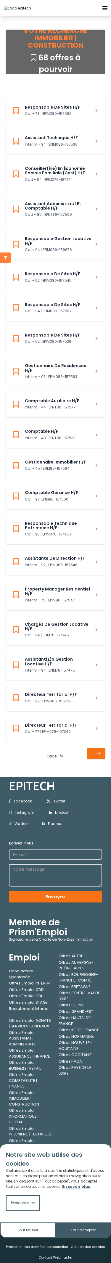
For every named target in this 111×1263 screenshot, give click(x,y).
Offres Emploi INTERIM (29, 983)
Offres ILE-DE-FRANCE (79, 1030)
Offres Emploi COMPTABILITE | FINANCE (23, 1080)
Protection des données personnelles (37, 1246)
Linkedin (62, 812)
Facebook (23, 801)
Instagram (24, 812)
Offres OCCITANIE (75, 1055)
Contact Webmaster (55, 1257)
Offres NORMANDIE (76, 1036)
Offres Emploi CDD (26, 989)
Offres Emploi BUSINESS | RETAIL (25, 1065)
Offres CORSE (71, 1005)
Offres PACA (70, 1061)
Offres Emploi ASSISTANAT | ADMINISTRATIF (22, 1038)
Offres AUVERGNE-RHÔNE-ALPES (76, 965)
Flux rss (54, 823)
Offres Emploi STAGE (28, 1002)
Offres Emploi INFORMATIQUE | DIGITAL (23, 1116)
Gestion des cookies (88, 1246)
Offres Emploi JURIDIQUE (22, 1143)
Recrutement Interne (29, 1008)
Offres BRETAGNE (75, 987)
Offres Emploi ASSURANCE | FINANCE (29, 1053)
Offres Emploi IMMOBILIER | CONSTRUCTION (24, 1098)
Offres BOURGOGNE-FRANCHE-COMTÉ (78, 977)
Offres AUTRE (71, 956)
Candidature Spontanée (21, 974)
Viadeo (21, 823)
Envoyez (56, 896)
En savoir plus (76, 1186)
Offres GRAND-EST (76, 1011)
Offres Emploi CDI (25, 996)
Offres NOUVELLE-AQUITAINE (75, 1045)
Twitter (59, 801)
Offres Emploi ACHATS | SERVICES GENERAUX (30, 1023)
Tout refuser (27, 1230)
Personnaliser (23, 1202)
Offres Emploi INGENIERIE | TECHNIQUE (30, 1131)
